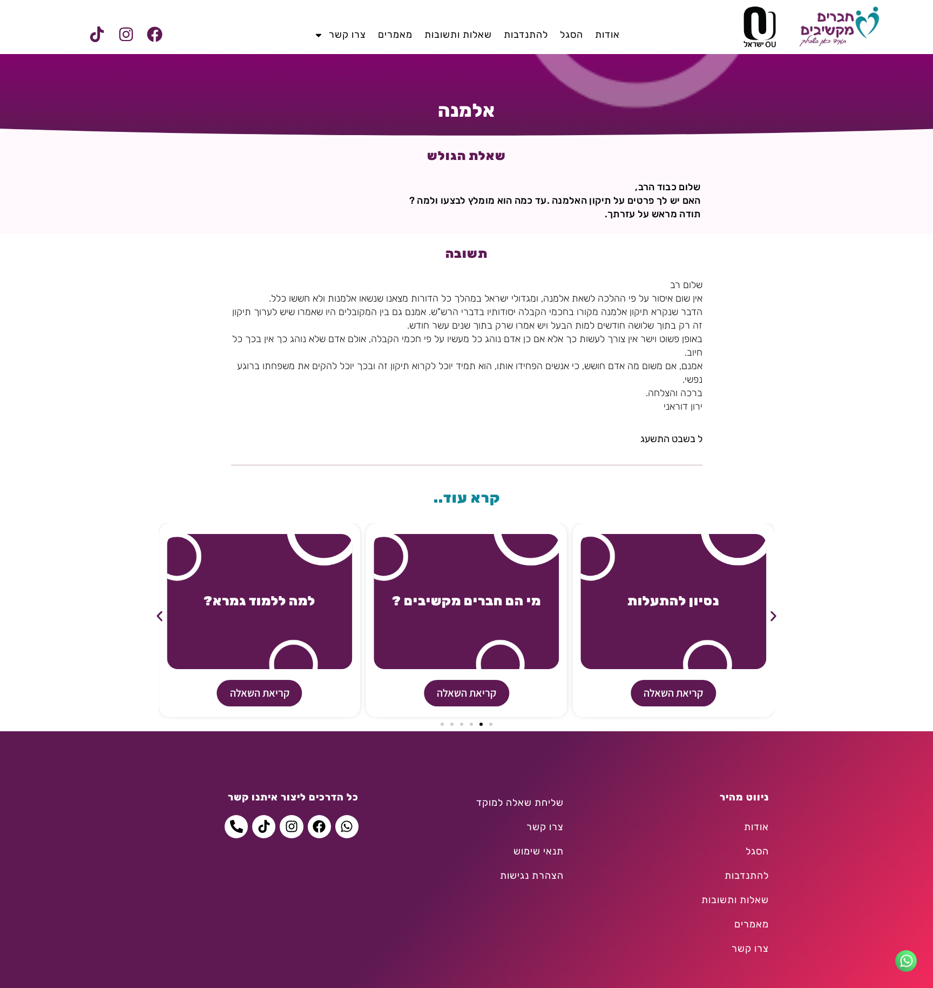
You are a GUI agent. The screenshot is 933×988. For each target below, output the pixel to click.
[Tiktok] (97, 35)
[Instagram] (126, 35)
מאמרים (395, 35)
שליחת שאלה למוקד (520, 803)
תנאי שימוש (538, 851)
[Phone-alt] (236, 826)
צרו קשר (347, 35)
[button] (159, 616)
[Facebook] (154, 35)
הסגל (571, 35)
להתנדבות (526, 35)
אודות (607, 35)
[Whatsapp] (347, 826)
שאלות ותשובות (458, 35)
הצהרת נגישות (532, 876)
